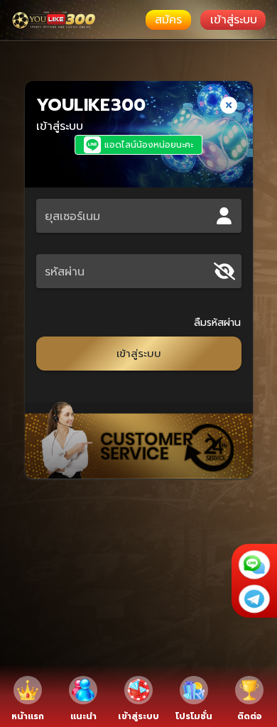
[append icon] (224, 271)
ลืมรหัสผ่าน (217, 322)
